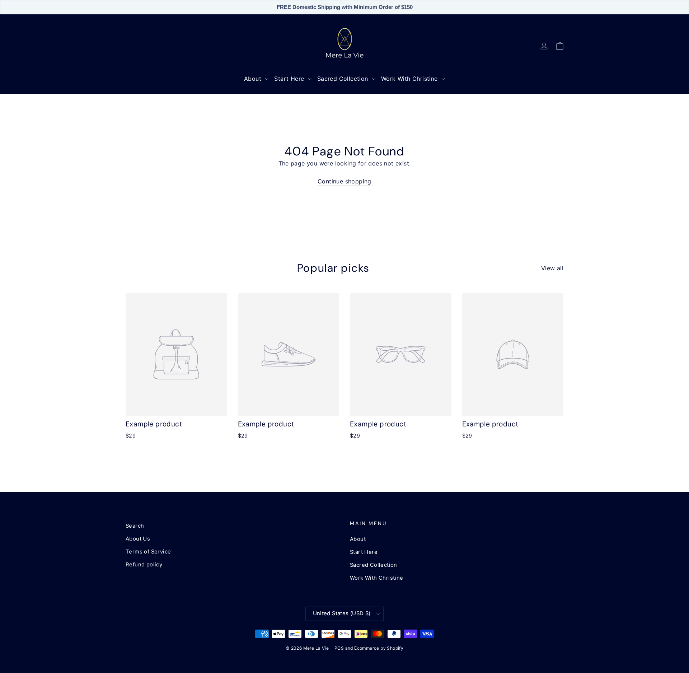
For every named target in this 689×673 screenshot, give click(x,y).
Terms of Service (148, 551)
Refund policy (144, 564)
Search (135, 526)
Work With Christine (410, 78)
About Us (138, 539)
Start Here (290, 78)
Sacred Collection (343, 78)
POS (339, 648)
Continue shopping (344, 181)
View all (552, 268)
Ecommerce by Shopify (378, 648)
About (253, 78)
